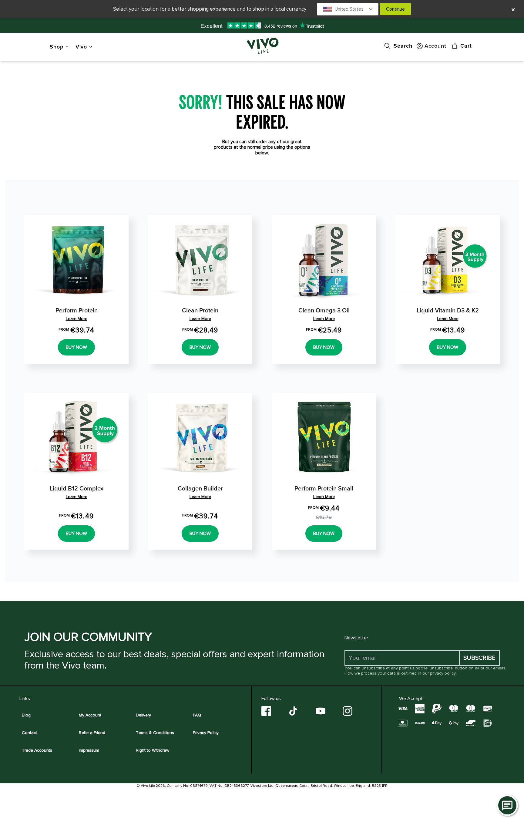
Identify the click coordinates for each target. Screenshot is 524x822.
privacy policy (443, 673)
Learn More (76, 318)
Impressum (89, 750)
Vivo (81, 46)
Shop (56, 46)
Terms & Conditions (155, 732)
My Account (90, 715)
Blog (26, 715)
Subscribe (479, 658)
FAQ (197, 715)
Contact (29, 732)
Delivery (143, 715)
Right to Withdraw (152, 750)
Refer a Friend (92, 732)
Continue (395, 9)
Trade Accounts (37, 750)
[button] (348, 9)
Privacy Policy (206, 732)
